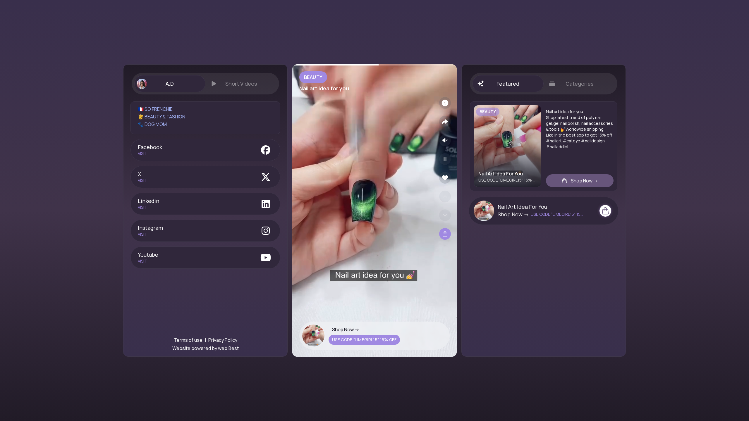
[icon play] (445, 159)
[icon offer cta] (605, 211)
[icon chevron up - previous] (445, 196)
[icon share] (445, 121)
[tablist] (205, 83)
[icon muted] (445, 140)
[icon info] (445, 103)
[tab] (169, 83)
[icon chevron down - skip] (445, 215)
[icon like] (445, 178)
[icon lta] (445, 234)
